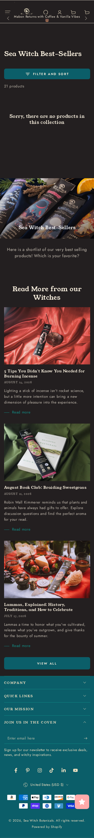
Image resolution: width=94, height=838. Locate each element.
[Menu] (7, 12)
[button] (46, 12)
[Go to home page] (27, 12)
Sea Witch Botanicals (38, 820)
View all (47, 663)
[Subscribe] (87, 738)
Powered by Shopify (47, 827)
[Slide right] (85, 18)
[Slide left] (8, 18)
